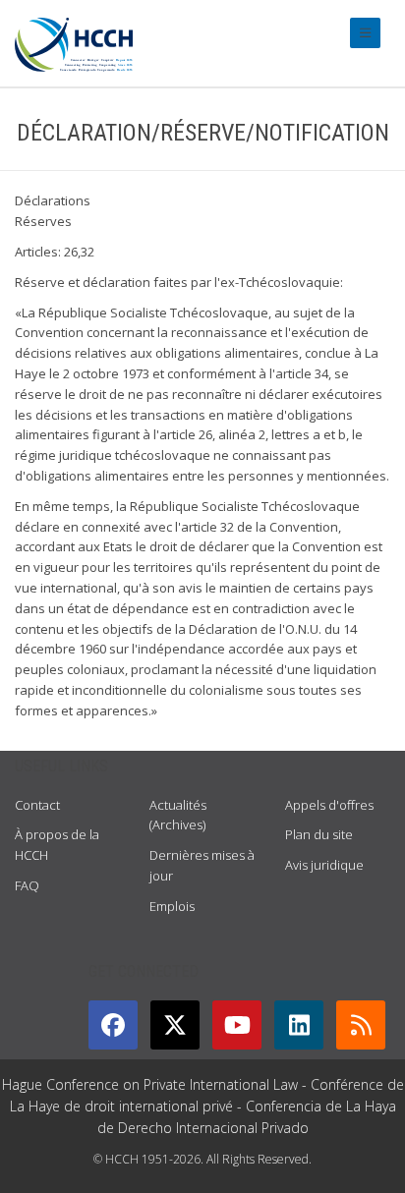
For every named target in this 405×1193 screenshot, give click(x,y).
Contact (37, 805)
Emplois (172, 906)
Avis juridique (324, 865)
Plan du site (319, 834)
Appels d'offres (329, 805)
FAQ (27, 885)
